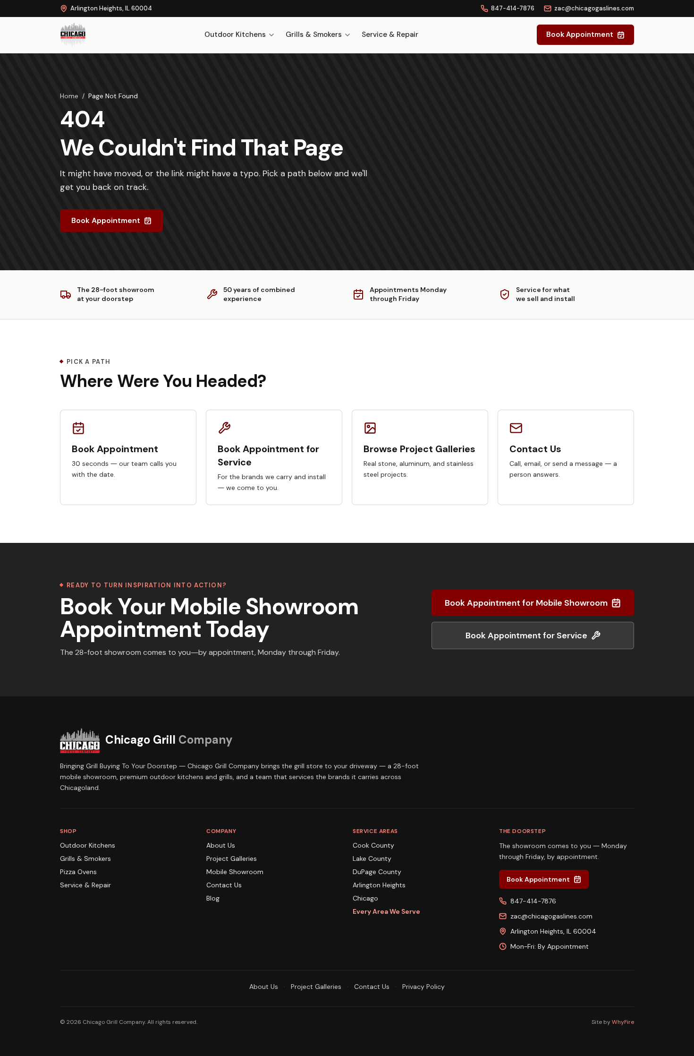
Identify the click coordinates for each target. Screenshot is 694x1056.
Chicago (365, 898)
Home (69, 96)
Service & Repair (390, 34)
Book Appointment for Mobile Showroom (526, 603)
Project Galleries (231, 858)
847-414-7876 (512, 8)
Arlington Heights (379, 885)
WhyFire (623, 1022)
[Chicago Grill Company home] (72, 35)
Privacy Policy (423, 986)
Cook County (373, 845)
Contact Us (224, 885)
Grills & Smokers (314, 34)
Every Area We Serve (386, 911)
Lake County (372, 858)
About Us (220, 845)
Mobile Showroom (234, 871)
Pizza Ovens (78, 871)
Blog (213, 898)
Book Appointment (579, 34)
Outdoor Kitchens (235, 34)
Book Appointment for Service (526, 635)
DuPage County (377, 871)
